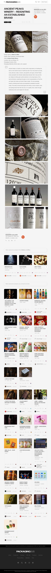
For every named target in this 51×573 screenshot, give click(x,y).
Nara (21, 378)
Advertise (40, 555)
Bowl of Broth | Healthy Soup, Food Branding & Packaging (40, 329)
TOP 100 (28, 555)
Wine (10, 22)
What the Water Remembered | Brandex (24, 507)
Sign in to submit (41, 545)
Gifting (42, 457)
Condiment (6, 485)
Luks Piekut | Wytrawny (9, 338)
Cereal (36, 429)
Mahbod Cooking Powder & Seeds (9, 483)
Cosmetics (27, 380)
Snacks (6, 453)
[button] (36, 2)
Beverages (11, 268)
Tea (24, 429)
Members (28, 557)
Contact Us (15, 555)
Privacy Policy (20, 557)
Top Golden (8, 506)
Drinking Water (26, 510)
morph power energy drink (23, 483)
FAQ (33, 557)
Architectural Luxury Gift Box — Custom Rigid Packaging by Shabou (40, 453)
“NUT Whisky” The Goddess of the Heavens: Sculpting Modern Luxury (10, 302)
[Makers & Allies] (35, 16)
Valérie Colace (9, 386)
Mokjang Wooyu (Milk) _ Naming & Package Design (24, 355)
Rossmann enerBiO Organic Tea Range (25, 427)
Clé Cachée (23, 266)
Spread (13, 358)
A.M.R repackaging (25, 450)
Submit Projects (44, 1)
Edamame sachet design (9, 532)
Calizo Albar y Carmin (24, 402)
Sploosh (37, 482)
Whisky (9, 306)
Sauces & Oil (9, 358)
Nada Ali (38, 435)
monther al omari (9, 411)
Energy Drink (26, 485)
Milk (27, 358)
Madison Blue (8, 266)
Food (25, 330)
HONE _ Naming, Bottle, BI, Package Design (40, 403)
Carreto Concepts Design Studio (39, 312)
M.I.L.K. (23, 435)
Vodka (42, 303)
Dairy (25, 358)
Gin (38, 405)
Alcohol (6, 22)
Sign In (39, 1)
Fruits (21, 451)
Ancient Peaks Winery (12, 58)
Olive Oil (6, 507)
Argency (23, 411)
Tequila (39, 303)
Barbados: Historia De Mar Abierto (40, 301)
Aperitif (24, 302)
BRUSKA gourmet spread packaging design (10, 355)
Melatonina (38, 506)
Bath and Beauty (22, 380)
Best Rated (6, 268)
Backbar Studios (24, 312)
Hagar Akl (23, 467)
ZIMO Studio (9, 516)
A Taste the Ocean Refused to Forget (10, 402)
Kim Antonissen (24, 386)
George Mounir (9, 312)
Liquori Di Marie (24, 300)
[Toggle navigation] (4, 2)
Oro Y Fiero (38, 266)
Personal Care (37, 485)
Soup (38, 358)
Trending (22, 555)
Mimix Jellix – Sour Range (10, 451)
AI (5, 380)
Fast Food (21, 330)
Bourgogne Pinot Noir (10, 427)
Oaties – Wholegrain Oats (40, 427)
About (9, 555)
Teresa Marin (39, 516)
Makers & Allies (40, 9)
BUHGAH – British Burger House (24, 328)
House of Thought (24, 338)
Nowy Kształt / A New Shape (10, 328)
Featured (34, 555)
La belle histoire (9, 378)
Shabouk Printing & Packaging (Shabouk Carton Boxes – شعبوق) (39, 466)
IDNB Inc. (38, 411)
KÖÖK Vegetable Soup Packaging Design (39, 355)
